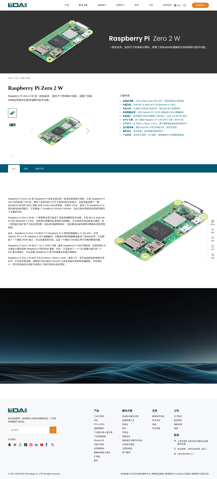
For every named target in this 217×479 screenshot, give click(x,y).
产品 (16, 78)
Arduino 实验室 (183, 474)
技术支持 (156, 420)
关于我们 (178, 416)
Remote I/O (99, 440)
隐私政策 (178, 424)
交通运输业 (127, 448)
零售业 (125, 432)
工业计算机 (99, 416)
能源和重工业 (128, 420)
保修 (154, 424)
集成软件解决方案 (130, 416)
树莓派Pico (170, 474)
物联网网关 (99, 428)
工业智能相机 (100, 436)
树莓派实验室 (158, 474)
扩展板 (97, 457)
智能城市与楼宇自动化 (132, 440)
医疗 (124, 428)
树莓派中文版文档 (200, 474)
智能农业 (126, 436)
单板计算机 (25, 78)
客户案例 (126, 452)
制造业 (125, 424)
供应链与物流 (128, 444)
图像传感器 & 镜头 (102, 452)
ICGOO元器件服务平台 (140, 474)
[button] (88, 131)
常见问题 (156, 428)
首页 (10, 78)
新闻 (176, 428)
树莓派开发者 (158, 416)
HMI (96, 420)
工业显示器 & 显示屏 (103, 432)
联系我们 (200, 5)
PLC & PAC (99, 424)
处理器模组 (99, 448)
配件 (96, 461)
